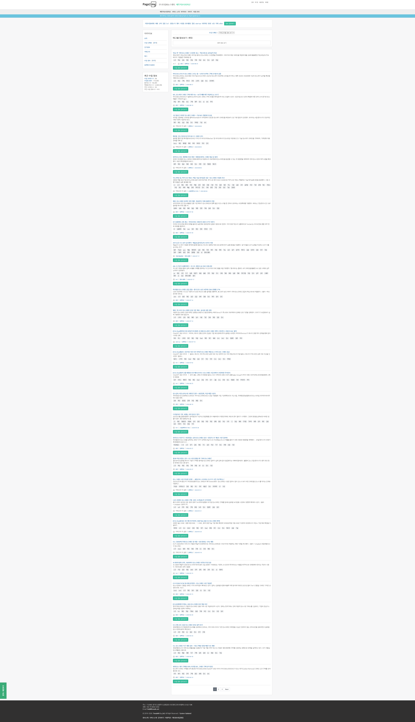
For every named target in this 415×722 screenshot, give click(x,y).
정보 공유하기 (230, 23)
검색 (252, 2)
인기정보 (147, 47)
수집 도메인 (148, 43)
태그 (145, 56)
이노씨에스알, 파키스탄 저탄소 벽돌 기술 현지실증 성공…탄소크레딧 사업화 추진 (199, 178)
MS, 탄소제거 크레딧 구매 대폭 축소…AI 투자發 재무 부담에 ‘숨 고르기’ (196, 94)
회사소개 (145, 718)
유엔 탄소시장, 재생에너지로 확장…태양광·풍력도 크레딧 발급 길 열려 (195, 157)
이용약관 (168, 718)
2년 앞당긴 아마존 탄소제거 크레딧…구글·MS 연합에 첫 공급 (192, 115)
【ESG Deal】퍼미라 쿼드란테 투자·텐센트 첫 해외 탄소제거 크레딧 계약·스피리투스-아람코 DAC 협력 (205, 331)
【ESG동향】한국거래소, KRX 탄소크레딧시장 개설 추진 (190, 604)
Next (226, 689)
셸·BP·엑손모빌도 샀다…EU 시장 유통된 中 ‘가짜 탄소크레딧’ (192, 458)
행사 (177, 23)
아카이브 (183, 12)
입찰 (164, 23)
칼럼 (193, 23)
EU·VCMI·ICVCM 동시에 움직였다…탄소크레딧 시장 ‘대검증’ (192, 583)
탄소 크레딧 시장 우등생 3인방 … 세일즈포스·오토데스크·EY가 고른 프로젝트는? (198, 479)
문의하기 (161, 718)
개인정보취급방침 (177, 718)
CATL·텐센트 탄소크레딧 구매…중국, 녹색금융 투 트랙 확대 (192, 500)
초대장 (266, 2)
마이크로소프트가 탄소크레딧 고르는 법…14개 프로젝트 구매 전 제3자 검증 (197, 74)
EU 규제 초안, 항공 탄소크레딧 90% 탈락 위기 (188, 625)
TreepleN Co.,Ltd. (159, 713)
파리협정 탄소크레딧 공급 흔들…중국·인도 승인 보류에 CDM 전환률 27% (196, 289)
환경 (209, 23)
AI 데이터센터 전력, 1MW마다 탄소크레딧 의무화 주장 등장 (192, 562)
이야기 (190, 12)
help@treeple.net (153, 709)
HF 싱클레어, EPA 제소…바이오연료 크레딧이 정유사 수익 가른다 (194, 222)
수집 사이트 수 (149, 78)
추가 (155, 43)
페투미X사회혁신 (165, 12)
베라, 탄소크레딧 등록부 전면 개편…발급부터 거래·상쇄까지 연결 (193, 201)
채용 (156, 23)
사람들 (182, 23)
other (221, 23)
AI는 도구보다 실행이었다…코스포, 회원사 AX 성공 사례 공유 (192, 266)
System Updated (185, 713)
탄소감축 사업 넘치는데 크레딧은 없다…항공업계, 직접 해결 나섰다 (194, 393)
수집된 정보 (148, 81)
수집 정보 (147, 60)
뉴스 (167, 23)
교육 (160, 23)
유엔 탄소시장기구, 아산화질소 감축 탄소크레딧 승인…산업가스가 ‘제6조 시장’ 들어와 (200, 438)
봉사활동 (188, 23)
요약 (145, 38)
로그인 (256, 2)
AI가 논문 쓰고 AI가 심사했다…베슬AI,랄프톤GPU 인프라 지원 (193, 243)
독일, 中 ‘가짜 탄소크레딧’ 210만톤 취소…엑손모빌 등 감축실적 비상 (195, 53)
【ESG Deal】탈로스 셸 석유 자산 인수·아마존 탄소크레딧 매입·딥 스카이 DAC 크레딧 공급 (201, 352)
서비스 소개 (176, 12)
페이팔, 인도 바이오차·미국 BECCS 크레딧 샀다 (188, 136)
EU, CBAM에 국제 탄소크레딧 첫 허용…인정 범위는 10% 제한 (193, 542)
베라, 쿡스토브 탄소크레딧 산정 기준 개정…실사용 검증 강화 (192, 310)
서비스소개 (153, 718)
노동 (213, 23)
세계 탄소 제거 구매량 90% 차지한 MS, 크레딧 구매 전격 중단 (193, 666)
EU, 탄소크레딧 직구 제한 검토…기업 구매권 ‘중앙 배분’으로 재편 (194, 646)
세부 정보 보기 (221, 43)
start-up (198, 23)
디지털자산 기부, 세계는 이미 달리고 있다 (186, 414)
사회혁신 (204, 23)
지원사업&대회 (149, 23)
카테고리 (147, 52)
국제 (216, 23)
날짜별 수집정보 (149, 65)
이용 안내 (196, 12)
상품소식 (173, 23)
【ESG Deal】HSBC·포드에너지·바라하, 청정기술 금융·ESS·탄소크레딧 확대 (196, 521)
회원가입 (261, 2)
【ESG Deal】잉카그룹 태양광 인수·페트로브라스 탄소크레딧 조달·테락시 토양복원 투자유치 (201, 373)
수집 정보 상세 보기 (180, 68)
